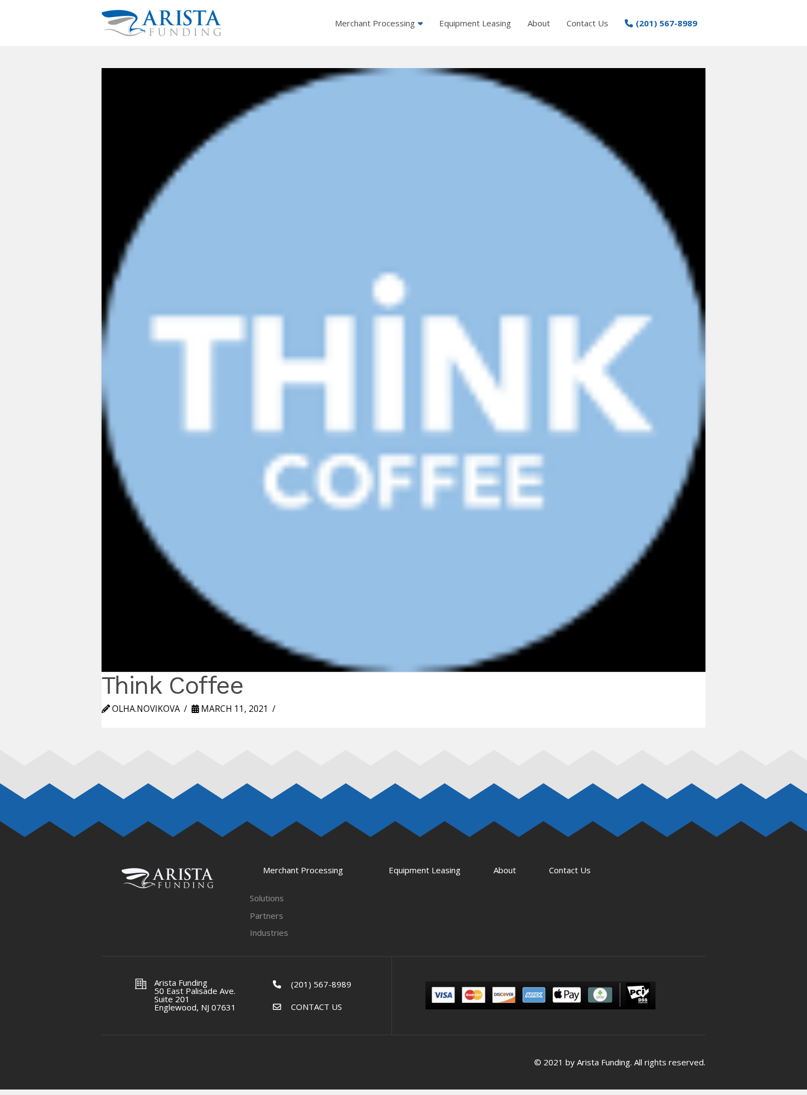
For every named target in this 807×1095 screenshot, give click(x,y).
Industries (269, 933)
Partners (266, 916)
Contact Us (570, 870)
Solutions (267, 898)
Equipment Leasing (425, 870)
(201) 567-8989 (321, 984)
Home (167, 878)
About (505, 870)
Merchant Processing (303, 870)
